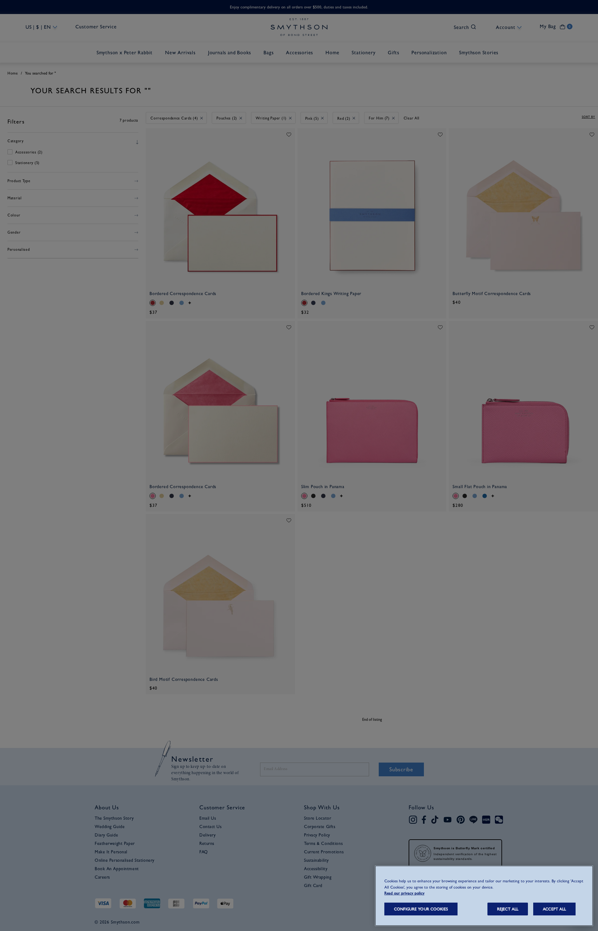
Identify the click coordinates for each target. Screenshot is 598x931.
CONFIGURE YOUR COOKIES (421, 909)
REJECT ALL (507, 909)
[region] (484, 896)
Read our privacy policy (404, 893)
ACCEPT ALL (554, 909)
